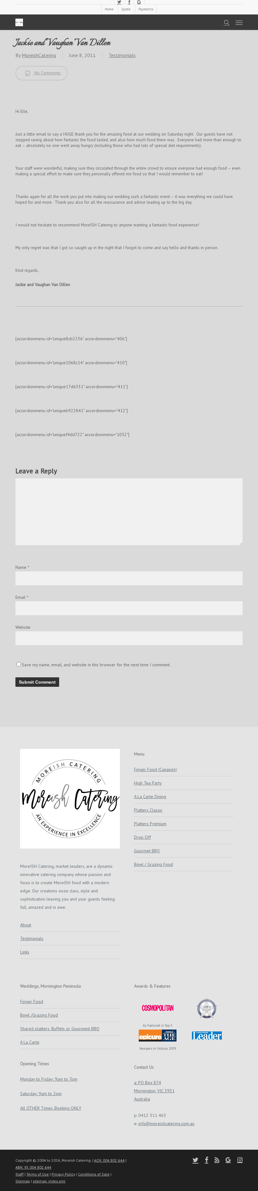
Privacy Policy (63, 1174)
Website (23, 627)
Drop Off (142, 837)
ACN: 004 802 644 (109, 1160)
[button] (239, 22)
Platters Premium (150, 823)
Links (24, 952)
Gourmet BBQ (147, 851)
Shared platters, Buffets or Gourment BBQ (59, 1028)
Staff (19, 1174)
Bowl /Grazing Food (39, 1015)
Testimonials (122, 55)
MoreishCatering (39, 55)
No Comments (47, 73)
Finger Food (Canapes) (155, 769)
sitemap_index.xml (49, 1181)
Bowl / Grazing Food (153, 864)
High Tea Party (148, 783)
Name (22, 567)
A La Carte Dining (150, 796)
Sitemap (22, 1181)
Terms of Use (37, 1174)
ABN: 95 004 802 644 (33, 1167)
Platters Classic (148, 810)
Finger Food (31, 1001)
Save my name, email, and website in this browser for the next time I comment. (96, 665)
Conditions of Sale (93, 1174)
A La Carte (29, 1042)
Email (21, 597)
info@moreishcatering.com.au (166, 1123)
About (25, 925)
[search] (227, 22)
